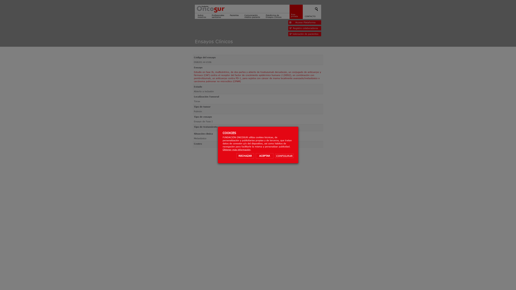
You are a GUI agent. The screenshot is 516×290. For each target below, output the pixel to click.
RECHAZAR (245, 155)
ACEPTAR (264, 155)
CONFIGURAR (284, 155)
